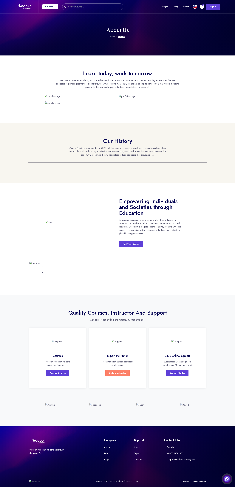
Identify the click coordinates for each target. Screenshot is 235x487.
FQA (106, 453)
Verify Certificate (199, 481)
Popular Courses (58, 372)
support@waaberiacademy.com (181, 459)
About (107, 447)
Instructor (186, 481)
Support (137, 453)
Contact (185, 6)
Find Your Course (131, 243)
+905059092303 (175, 453)
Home (112, 36)
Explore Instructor (117, 372)
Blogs (106, 459)
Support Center (177, 372)
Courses (49, 6)
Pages (165, 6)
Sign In (213, 6)
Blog (176, 6)
